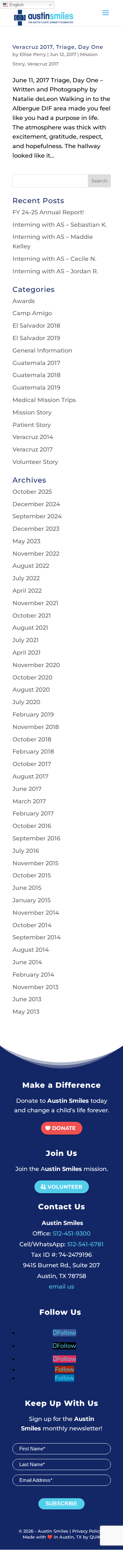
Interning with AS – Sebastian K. (59, 224)
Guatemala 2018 (36, 375)
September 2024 (37, 516)
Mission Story (31, 412)
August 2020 (31, 689)
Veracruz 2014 (32, 437)
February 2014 (33, 974)
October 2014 (31, 925)
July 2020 (26, 702)
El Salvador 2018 (36, 325)
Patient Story (31, 425)
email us (61, 1286)
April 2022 (27, 590)
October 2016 (31, 826)
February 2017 (33, 813)
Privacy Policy (87, 1531)
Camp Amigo (32, 313)
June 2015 (26, 887)
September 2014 (36, 937)
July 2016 (25, 850)
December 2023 (35, 528)
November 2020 (36, 665)
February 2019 (33, 714)
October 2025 (32, 491)
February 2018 (33, 751)
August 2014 (30, 949)
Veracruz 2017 (42, 64)
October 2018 (31, 739)
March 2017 (29, 801)
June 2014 (27, 962)
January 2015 (31, 900)
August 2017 (30, 776)
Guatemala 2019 (36, 387)
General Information (42, 350)
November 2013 (35, 987)
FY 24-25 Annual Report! (48, 212)
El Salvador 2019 (36, 338)
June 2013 (26, 999)
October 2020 (32, 677)
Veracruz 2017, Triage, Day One (57, 47)
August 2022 (30, 565)
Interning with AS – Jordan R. (55, 271)
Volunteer (65, 1187)
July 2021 (25, 640)
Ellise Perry (33, 54)
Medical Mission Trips (44, 400)
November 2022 (35, 553)
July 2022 (26, 578)
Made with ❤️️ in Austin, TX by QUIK (62, 1537)
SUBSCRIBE (61, 1503)
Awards (23, 301)
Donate (64, 1128)
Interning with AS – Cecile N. (54, 258)
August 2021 (30, 627)
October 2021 (31, 615)
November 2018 (35, 727)
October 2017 (31, 764)
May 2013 (25, 1011)
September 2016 (36, 838)
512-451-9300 (61, 1233)
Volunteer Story (35, 462)
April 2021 (26, 652)
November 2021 (35, 603)
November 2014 (35, 912)
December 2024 (36, 504)
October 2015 (31, 875)
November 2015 (35, 863)
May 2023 (26, 541)
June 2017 (27, 789)
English (16, 4)
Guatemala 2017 (36, 363)
